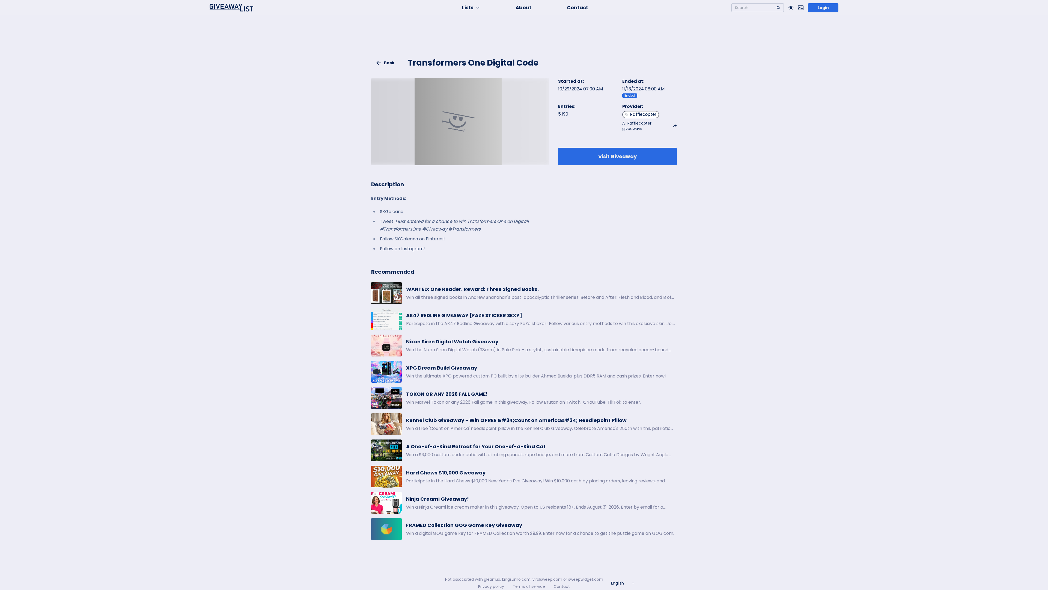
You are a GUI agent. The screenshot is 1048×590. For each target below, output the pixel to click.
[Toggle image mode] (800, 7)
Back (389, 63)
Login (823, 7)
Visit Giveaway (617, 156)
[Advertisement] (524, 40)
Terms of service (529, 586)
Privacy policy (491, 586)
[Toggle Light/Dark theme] (791, 7)
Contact (577, 7)
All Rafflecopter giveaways (636, 125)
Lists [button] (468, 7)
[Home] (231, 7)
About (523, 7)
